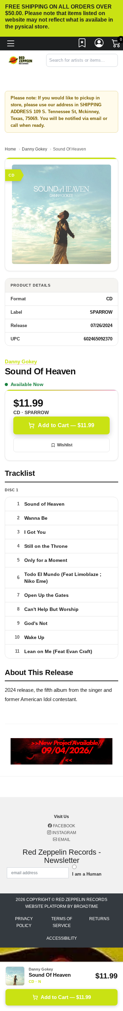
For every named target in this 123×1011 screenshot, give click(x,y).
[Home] (20, 59)
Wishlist (64, 445)
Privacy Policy (24, 922)
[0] (116, 44)
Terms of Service (61, 922)
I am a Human (86, 874)
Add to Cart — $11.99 (66, 425)
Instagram (63, 832)
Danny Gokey (34, 149)
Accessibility (61, 938)
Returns (99, 918)
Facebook (63, 825)
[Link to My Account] (99, 44)
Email (63, 839)
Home (10, 149)
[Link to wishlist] (82, 44)
